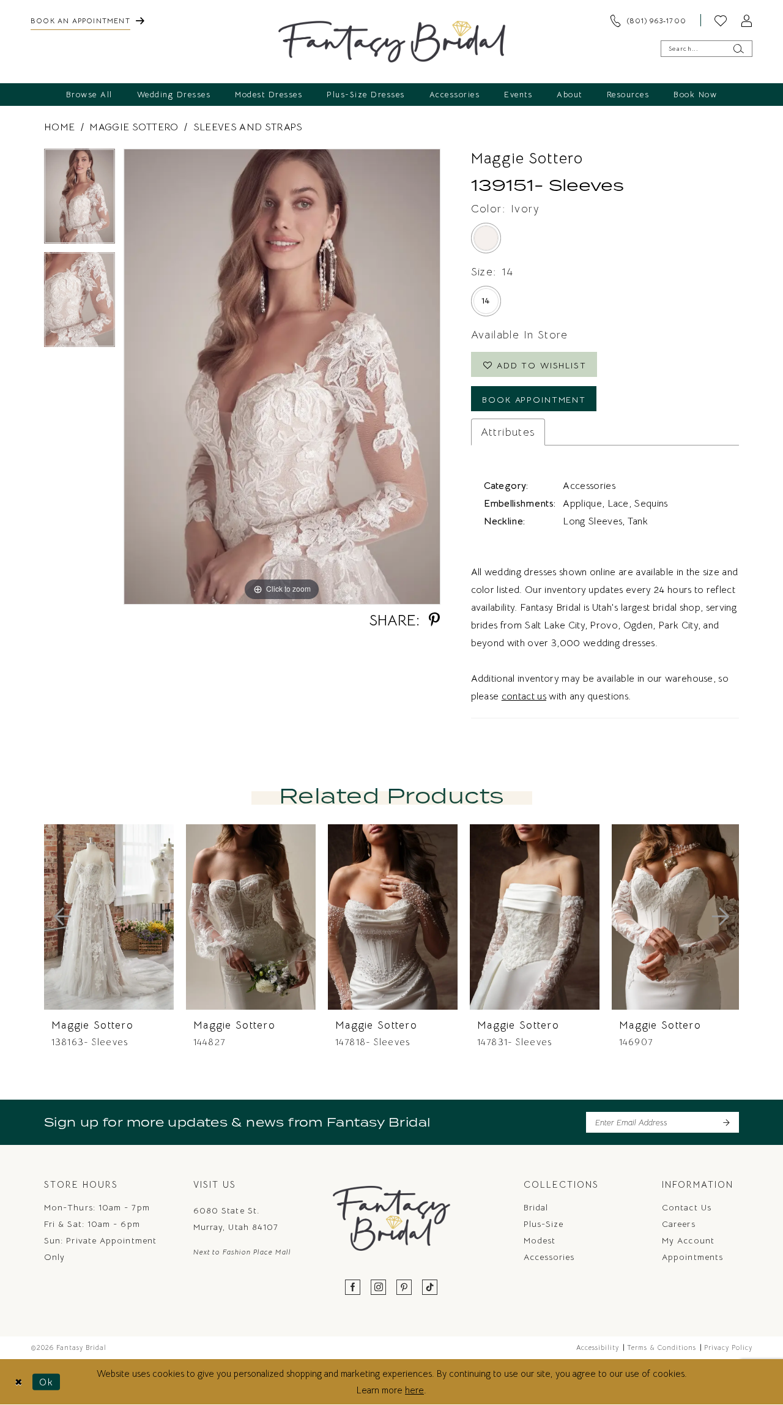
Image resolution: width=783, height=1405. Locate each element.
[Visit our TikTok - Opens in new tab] (430, 1288)
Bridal (536, 1207)
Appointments (692, 1256)
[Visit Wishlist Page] (720, 20)
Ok (46, 1381)
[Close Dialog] (18, 1382)
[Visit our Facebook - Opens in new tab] (353, 1288)
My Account (688, 1240)
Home (59, 127)
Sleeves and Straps (248, 127)
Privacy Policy (728, 1347)
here (414, 1390)
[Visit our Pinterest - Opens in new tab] (404, 1288)
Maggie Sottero (133, 127)
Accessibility (597, 1347)
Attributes (508, 432)
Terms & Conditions (661, 1347)
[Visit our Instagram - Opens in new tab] (378, 1288)
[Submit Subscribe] (726, 1122)
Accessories (549, 1256)
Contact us (686, 1207)
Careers (679, 1223)
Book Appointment (534, 399)
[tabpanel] (79, 200)
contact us (524, 696)
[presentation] (109, 917)
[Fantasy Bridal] (391, 41)
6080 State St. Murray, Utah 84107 (235, 1218)
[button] (746, 20)
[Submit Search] (738, 48)
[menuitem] (87, 20)
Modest (539, 1240)
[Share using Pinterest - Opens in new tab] (434, 620)
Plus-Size (544, 1223)
